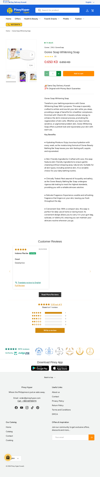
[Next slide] (90, 271)
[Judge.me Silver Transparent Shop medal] (59, 351)
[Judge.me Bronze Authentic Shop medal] (70, 351)
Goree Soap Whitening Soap (21, 31)
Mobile (66, 19)
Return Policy (58, 405)
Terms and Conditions (61, 410)
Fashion (78, 19)
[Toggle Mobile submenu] (70, 18)
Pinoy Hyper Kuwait (17, 466)
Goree (46, 47)
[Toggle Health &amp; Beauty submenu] (39, 18)
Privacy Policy (58, 401)
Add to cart (78, 73)
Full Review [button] (20, 285)
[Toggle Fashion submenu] (83, 18)
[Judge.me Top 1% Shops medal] (80, 351)
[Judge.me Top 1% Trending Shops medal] (90, 351)
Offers (17, 19)
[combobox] (57, 10)
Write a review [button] (50, 330)
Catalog (9, 431)
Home (8, 19)
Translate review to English (29, 282)
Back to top (48, 377)
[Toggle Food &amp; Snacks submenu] (58, 18)
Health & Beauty (31, 19)
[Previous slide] (10, 271)
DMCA (55, 414)
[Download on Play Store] (40, 368)
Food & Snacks (50, 19)
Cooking (9, 440)
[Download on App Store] (60, 368)
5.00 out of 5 (56, 304)
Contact (55, 396)
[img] (20, 249)
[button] (92, 10)
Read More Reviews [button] (50, 294)
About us (56, 392)
